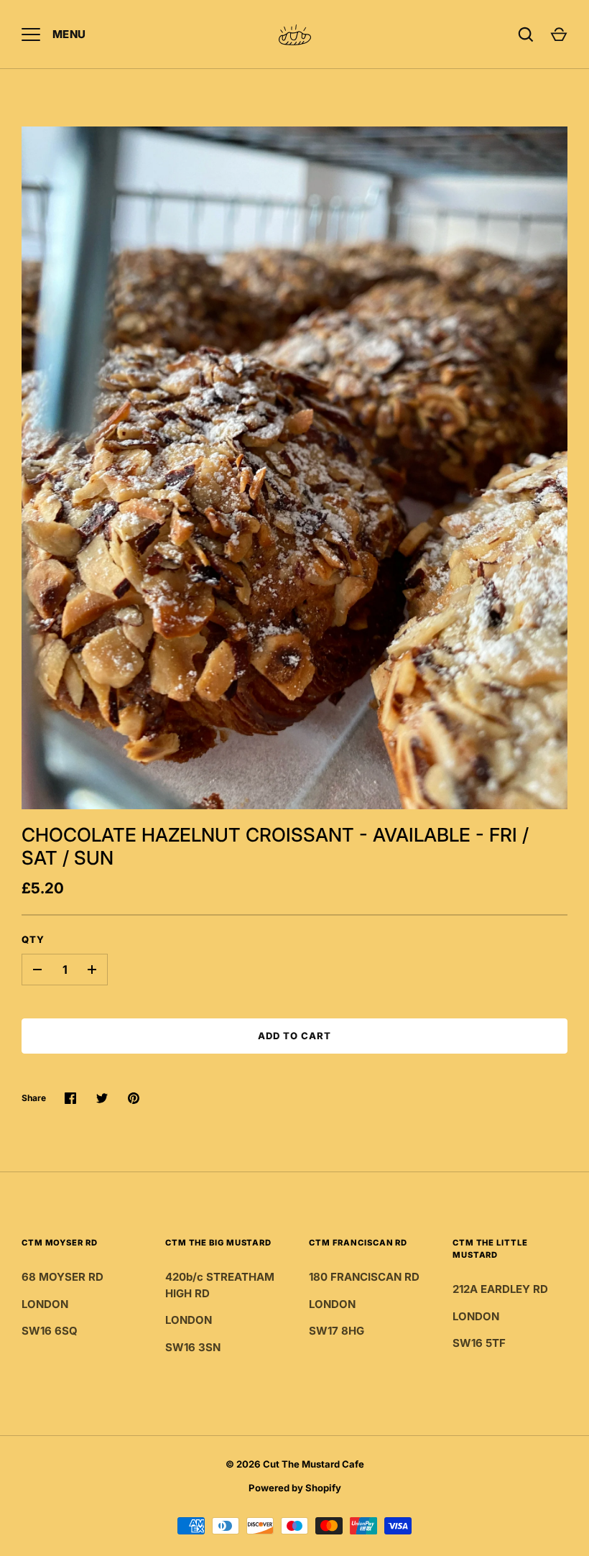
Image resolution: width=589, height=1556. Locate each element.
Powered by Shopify (295, 1487)
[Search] (526, 34)
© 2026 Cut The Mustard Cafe (295, 1464)
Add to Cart (295, 1035)
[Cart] (559, 34)
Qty (33, 939)
